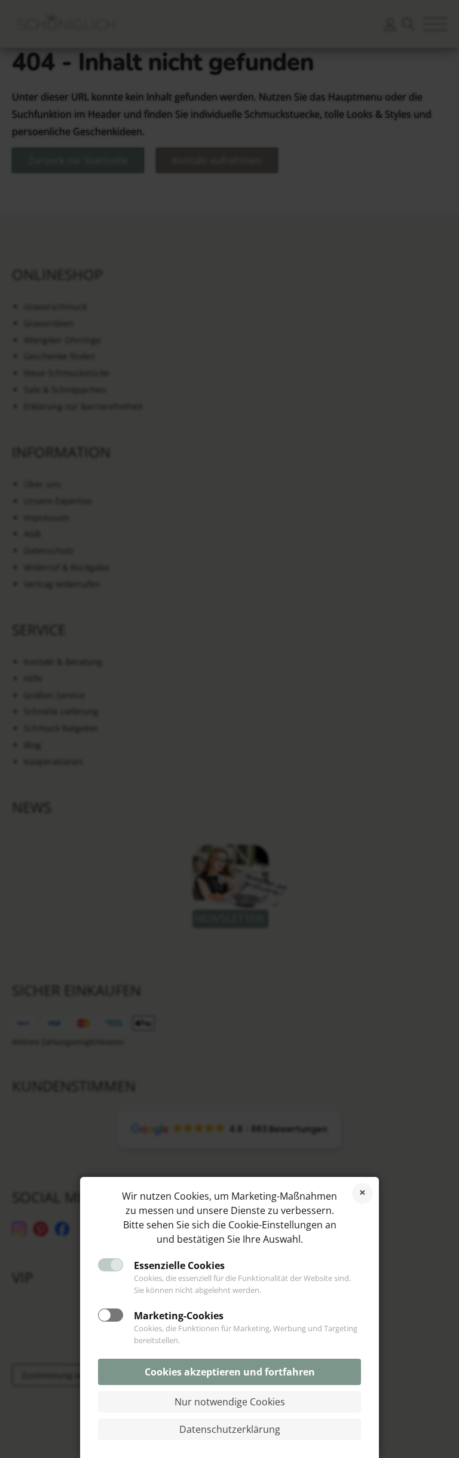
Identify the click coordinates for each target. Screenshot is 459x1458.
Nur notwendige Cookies (230, 1401)
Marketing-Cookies (179, 1315)
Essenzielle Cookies (179, 1265)
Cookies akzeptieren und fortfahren (230, 1371)
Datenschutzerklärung (229, 1429)
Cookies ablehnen (362, 1193)
